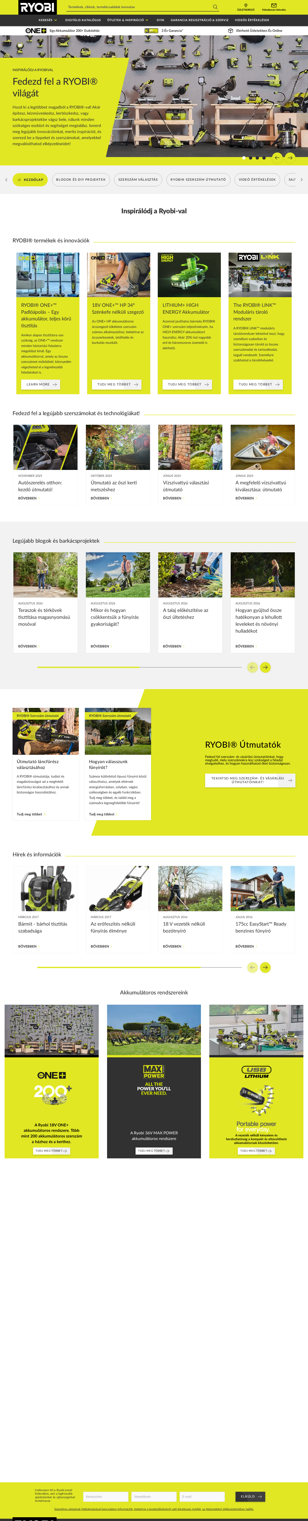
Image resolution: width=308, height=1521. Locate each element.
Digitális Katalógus (83, 20)
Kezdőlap (34, 180)
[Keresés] (215, 7)
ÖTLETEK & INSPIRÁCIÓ (125, 20)
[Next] (290, 157)
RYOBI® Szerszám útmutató (198, 179)
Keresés (46, 20)
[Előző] (6, 180)
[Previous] (277, 157)
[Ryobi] (37, 7)
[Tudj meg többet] (46, 764)
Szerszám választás (138, 179)
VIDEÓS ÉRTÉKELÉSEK (252, 20)
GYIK (160, 20)
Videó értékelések (257, 179)
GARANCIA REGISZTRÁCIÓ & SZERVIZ (200, 20)
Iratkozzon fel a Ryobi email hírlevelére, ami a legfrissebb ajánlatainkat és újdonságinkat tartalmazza (55, 1495)
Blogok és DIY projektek (81, 179)
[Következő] (301, 180)
